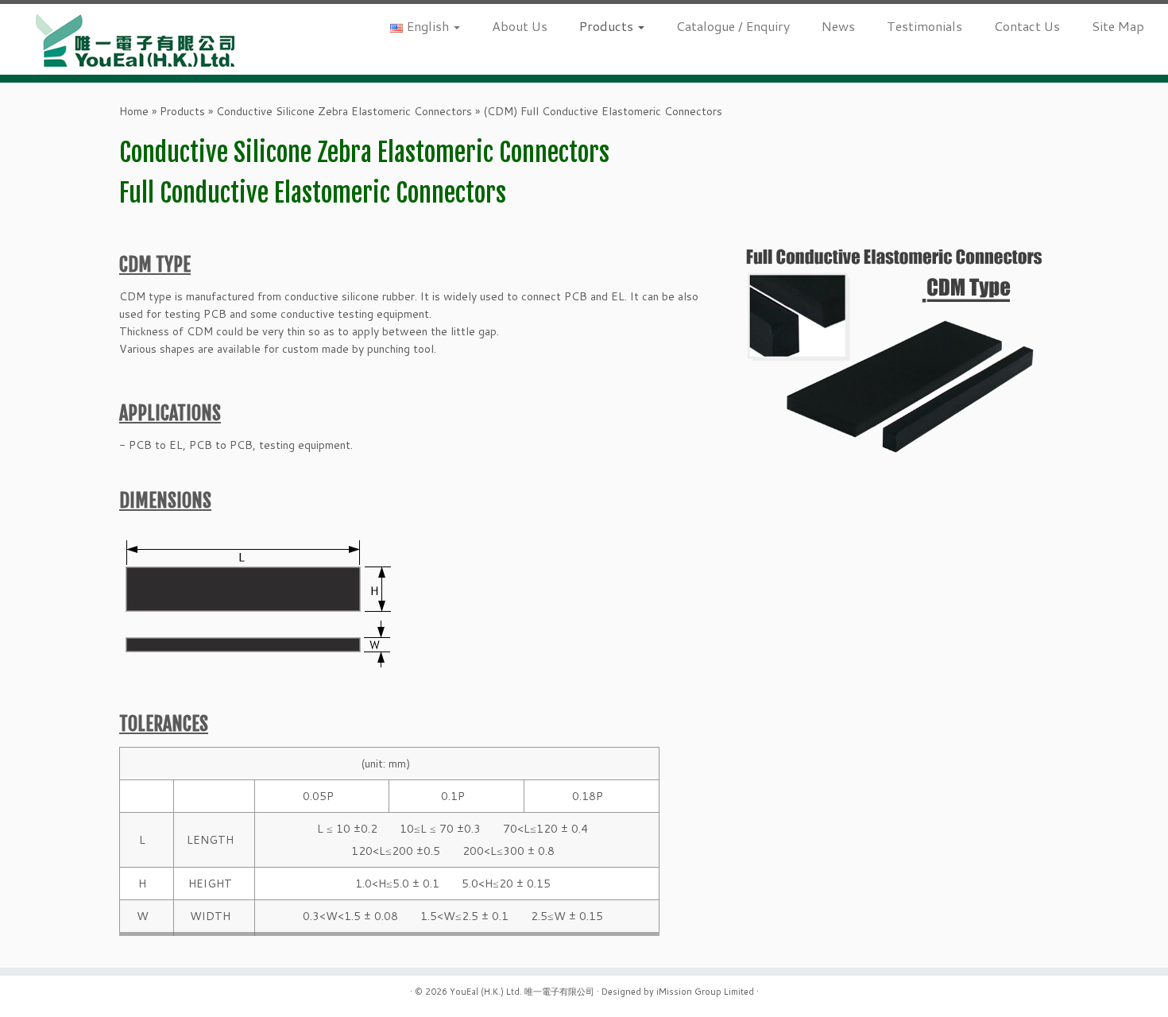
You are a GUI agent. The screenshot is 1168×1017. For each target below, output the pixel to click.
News (838, 26)
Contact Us (1027, 26)
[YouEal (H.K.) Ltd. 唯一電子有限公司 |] (134, 39)
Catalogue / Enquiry (733, 26)
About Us (519, 26)
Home (134, 111)
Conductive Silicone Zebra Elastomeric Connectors (344, 111)
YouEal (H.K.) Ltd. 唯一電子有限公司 (522, 991)
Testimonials (924, 26)
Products (607, 26)
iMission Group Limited (705, 991)
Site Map (1118, 26)
